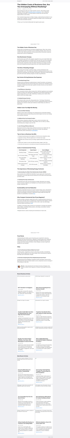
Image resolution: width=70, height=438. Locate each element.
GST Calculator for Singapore (25, 287)
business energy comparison (35, 12)
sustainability (35, 130)
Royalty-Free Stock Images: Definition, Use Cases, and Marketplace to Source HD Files (25, 340)
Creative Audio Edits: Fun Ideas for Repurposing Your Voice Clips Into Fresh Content (25, 313)
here (34, 193)
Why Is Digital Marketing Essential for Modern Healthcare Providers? (44, 340)
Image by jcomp (33, 232)
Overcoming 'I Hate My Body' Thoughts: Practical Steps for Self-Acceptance (43, 371)
